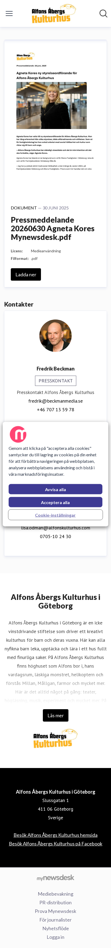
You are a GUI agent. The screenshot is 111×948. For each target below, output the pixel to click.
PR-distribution (55, 902)
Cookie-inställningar (55, 514)
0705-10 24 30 (55, 536)
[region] (55, 474)
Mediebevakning (55, 894)
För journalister (55, 920)
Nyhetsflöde (55, 928)
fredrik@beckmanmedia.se (55, 401)
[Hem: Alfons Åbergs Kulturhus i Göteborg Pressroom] (54, 13)
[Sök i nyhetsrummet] (103, 13)
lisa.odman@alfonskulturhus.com (55, 528)
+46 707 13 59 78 (55, 409)
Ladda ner (25, 274)
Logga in (55, 937)
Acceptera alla (55, 502)
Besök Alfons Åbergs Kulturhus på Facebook (55, 844)
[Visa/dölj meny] (9, 13)
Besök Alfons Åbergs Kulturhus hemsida (55, 835)
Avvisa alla (55, 489)
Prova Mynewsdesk (55, 911)
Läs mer (55, 715)
